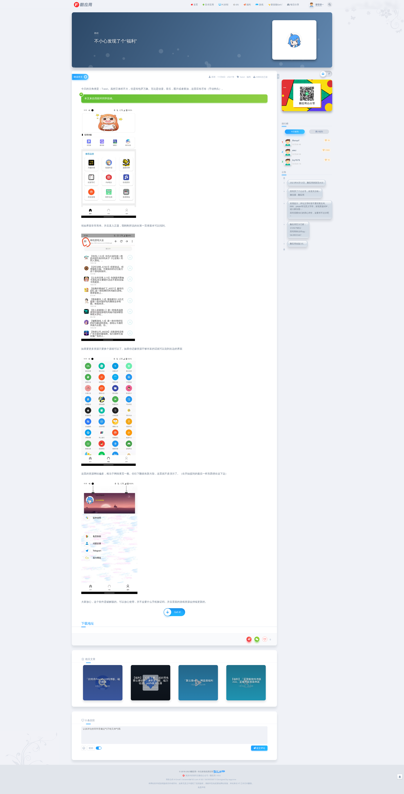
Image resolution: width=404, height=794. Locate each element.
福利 (248, 4)
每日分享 (294, 4)
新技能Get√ (276, 4)
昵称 (91, 748)
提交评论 (260, 748)
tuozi (242, 77)
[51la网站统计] (219, 771)
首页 (195, 4)
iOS (237, 4)
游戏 (260, 4)
